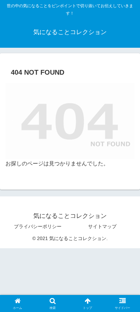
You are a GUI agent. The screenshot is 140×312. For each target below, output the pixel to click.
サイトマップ (102, 226)
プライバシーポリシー (38, 226)
